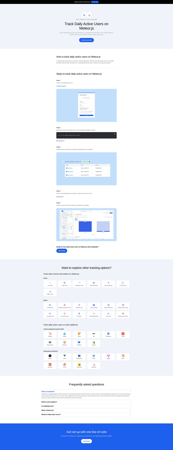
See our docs (60, 141)
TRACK (77, 19)
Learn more (59, 196)
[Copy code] (115, 134)
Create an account (86, 40)
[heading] (82, 2)
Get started (61, 250)
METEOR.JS (83, 19)
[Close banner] (171, 2)
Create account (60, 86)
